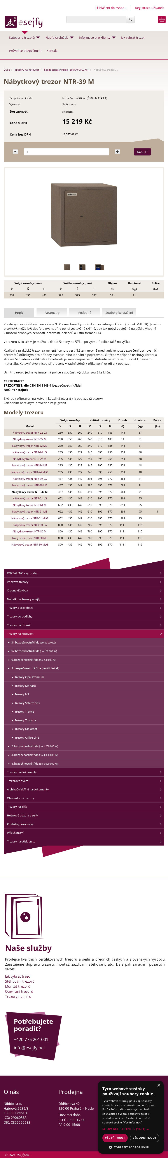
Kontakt (52, 51)
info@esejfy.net (29, 1048)
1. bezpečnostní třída (35, 668)
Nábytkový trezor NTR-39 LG (29, 479)
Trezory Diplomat (26, 729)
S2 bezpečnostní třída (34, 651)
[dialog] (131, 1117)
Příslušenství (15, 833)
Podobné (84, 312)
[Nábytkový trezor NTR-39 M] (84, 215)
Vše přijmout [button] (115, 1138)
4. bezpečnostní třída (34, 764)
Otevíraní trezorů (19, 991)
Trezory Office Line (27, 737)
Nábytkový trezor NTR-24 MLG (29, 472)
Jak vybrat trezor (133, 37)
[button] (130, 1129)
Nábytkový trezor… (105, 70)
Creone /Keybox (17, 590)
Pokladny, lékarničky (20, 824)
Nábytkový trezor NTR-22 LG (29, 432)
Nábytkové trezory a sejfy (23, 599)
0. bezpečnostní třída (33, 660)
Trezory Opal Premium (29, 677)
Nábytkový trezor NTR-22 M (29, 439)
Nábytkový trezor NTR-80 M (29, 531)
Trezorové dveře (17, 781)
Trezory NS (22, 694)
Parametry (52, 312)
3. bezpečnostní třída (34, 755)
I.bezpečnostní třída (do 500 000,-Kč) (66, 70)
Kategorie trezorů (22, 37)
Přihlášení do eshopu (110, 8)
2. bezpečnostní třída (34, 746)
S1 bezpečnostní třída (33, 642)
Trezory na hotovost (27, 70)
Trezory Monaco (25, 686)
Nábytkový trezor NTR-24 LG (29, 452)
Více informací (132, 1122)
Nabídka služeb (57, 37)
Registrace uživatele (149, 8)
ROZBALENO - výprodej (22, 573)
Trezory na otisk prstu (21, 841)
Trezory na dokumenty (22, 772)
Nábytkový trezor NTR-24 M (29, 459)
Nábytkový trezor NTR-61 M (29, 505)
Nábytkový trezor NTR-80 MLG (29, 544)
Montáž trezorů (17, 986)
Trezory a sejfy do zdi (20, 608)
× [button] (158, 1085)
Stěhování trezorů (20, 981)
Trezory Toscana (25, 720)
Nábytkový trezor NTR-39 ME (29, 485)
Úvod (7, 70)
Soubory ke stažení (119, 312)
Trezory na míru (18, 996)
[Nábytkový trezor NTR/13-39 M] (67, 267)
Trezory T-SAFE (24, 711)
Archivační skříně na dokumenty (28, 789)
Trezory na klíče (17, 807)
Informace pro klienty (94, 37)
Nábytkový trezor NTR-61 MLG (29, 518)
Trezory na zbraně (18, 625)
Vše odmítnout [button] (144, 1138)
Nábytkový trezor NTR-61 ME (29, 511)
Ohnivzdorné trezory (20, 798)
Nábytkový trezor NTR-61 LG (29, 498)
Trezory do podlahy (19, 616)
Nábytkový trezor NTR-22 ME (29, 446)
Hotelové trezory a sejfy (22, 815)
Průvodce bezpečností (25, 51)
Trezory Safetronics (27, 703)
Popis (19, 312)
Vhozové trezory (17, 582)
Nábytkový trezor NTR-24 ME (29, 465)
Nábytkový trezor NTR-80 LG (29, 525)
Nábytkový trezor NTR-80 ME (29, 538)
